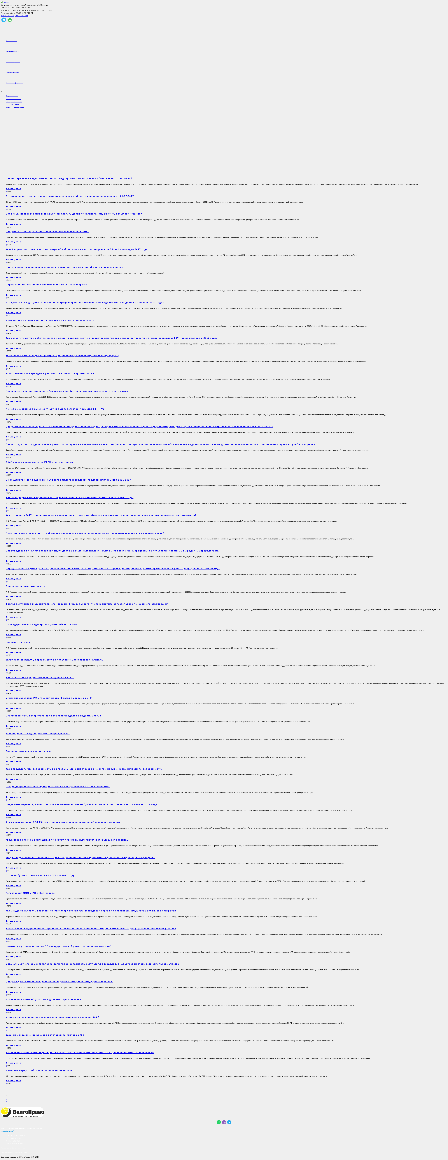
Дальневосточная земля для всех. (28, 751)
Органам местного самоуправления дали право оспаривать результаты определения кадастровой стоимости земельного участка (92, 964)
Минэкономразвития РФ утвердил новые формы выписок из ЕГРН (50, 698)
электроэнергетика (13, 62)
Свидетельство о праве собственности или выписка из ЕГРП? (47, 231)
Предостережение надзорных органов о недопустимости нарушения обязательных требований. (69, 178)
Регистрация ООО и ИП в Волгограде (30, 893)
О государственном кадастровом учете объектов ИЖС (42, 624)
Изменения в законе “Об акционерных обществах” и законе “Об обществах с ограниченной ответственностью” (80, 1052)
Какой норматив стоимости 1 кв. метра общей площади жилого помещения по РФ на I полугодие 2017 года (77, 249)
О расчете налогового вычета (25, 586)
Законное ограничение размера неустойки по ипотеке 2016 (45, 1035)
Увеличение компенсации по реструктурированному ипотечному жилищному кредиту (62, 355)
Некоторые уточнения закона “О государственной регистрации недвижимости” (58, 946)
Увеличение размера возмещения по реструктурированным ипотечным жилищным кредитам (67, 840)
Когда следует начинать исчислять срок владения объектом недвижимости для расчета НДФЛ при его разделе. (80, 857)
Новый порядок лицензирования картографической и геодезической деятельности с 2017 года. (69, 497)
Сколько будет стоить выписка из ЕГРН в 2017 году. (40, 875)
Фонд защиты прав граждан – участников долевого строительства (50, 373)
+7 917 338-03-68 (21, 16)
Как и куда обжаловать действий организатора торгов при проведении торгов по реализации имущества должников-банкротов (91, 910)
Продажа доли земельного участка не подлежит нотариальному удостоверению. (59, 981)
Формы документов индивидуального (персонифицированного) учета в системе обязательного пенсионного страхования (87, 604)
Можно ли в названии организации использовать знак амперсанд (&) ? (52, 1017)
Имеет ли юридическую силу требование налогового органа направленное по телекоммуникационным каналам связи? (85, 533)
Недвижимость (11, 41)
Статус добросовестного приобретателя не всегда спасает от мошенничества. (58, 786)
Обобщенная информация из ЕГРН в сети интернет (39, 462)
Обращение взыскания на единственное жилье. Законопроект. (47, 284)
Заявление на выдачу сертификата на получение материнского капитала (54, 660)
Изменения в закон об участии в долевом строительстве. (44, 999)
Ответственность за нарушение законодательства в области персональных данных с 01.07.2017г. (71, 196)
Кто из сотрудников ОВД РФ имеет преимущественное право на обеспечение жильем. (63, 822)
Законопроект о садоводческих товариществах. (38, 733)
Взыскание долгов (12, 51)
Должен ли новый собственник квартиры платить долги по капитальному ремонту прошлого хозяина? (74, 214)
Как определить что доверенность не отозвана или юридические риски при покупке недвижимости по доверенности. (84, 769)
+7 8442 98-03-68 (7, 16)
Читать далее (13, 189)
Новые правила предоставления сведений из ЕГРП (40, 677)
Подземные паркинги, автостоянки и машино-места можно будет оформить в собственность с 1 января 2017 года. (82, 804)
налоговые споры (12, 72)
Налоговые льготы (18, 642)
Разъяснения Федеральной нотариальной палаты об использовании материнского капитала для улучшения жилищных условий (91, 928)
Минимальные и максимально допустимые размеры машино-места (50, 320)
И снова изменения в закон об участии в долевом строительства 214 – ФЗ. (55, 409)
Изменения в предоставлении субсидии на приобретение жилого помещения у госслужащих (67, 391)
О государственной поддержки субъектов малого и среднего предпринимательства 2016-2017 (68, 480)
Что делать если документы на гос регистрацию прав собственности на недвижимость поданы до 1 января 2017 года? (85, 302)
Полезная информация (14, 83)
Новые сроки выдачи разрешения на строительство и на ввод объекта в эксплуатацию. (64, 267)
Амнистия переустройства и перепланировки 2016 (39, 1070)
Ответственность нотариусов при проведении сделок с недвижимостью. (54, 715)
